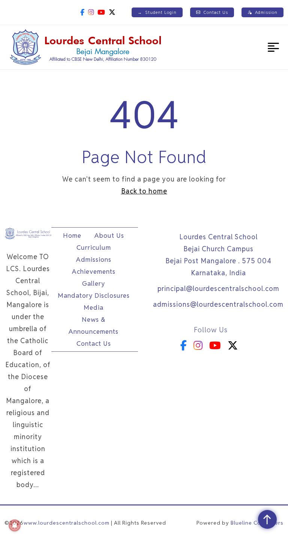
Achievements (94, 271)
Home (72, 235)
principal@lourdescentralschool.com (218, 288)
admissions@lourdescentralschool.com (218, 304)
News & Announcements (93, 325)
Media (94, 307)
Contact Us (216, 12)
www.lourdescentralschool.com (67, 522)
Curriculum (93, 247)
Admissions (93, 259)
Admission (266, 12)
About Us (109, 235)
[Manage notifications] (15, 525)
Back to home (144, 191)
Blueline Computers (257, 522)
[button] (273, 47)
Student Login (157, 12)
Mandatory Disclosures (94, 295)
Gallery (93, 283)
